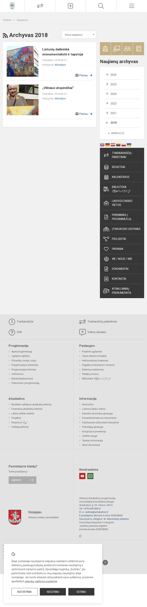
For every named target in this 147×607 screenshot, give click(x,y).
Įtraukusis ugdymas (126, 228)
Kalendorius (120, 176)
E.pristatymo (86, 515)
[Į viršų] (105, 562)
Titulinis (7, 20)
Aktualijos (60, 64)
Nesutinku (53, 591)
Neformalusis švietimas (95, 360)
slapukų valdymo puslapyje (41, 581)
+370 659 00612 (92, 508)
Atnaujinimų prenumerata (121, 290)
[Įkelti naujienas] (70, 6)
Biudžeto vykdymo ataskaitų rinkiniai (31, 404)
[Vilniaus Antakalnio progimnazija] (12, 5)
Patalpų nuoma (90, 374)
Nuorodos (87, 404)
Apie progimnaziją (21, 351)
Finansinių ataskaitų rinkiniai (26, 408)
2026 (113, 74)
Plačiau (83, 75)
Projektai (119, 238)
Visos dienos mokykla (94, 355)
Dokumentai (120, 268)
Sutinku (81, 591)
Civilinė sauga (89, 435)
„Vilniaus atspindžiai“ (58, 88)
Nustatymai (24, 591)
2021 (113, 113)
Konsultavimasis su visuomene (99, 417)
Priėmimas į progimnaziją (121, 216)
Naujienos (22, 20)
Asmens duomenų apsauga (97, 413)
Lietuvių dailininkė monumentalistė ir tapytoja (62, 51)
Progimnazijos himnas (23, 369)
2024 (113, 93)
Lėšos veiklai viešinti (22, 413)
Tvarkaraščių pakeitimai (121, 155)
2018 (113, 122)
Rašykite (16, 480)
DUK (19, 332)
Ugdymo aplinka (20, 355)
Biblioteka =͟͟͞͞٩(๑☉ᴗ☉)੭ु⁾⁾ (121, 188)
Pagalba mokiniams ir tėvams (98, 365)
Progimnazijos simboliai (24, 365)
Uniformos (17, 374)
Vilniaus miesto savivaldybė (43, 517)
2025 (113, 84)
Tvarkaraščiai (24, 321)
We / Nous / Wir (122, 258)
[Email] (90, 476)
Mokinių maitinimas (93, 369)
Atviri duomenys (91, 444)
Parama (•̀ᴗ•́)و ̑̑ (19, 422)
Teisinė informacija (92, 440)
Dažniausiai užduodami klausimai (100, 422)
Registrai (118, 167)
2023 (113, 103)
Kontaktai (119, 278)
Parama (117, 248)
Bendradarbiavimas (22, 378)
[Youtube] (82, 476)
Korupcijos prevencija (94, 431)
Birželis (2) (117, 133)
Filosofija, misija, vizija (23, 360)
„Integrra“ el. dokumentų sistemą (111, 518)
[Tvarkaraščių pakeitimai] (40, 6)
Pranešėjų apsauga (92, 426)
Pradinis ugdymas (92, 351)
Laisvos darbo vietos (122, 202)
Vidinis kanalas (96, 332)
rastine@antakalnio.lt (96, 512)
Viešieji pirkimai (20, 426)
